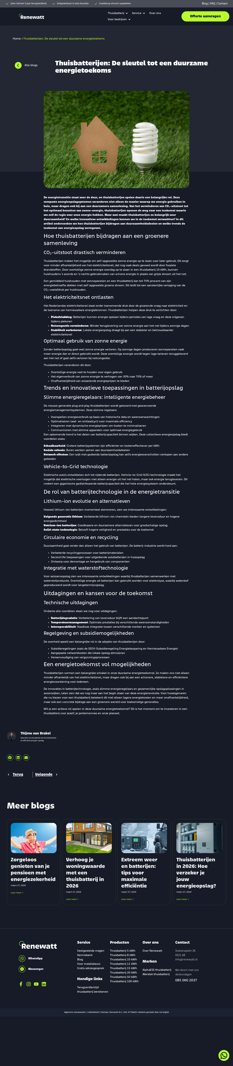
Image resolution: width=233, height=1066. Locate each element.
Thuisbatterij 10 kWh (123, 959)
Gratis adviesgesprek (90, 968)
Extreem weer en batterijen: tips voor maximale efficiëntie (139, 873)
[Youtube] (36, 984)
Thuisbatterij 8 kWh (122, 955)
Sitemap (104, 1012)
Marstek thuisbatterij (156, 974)
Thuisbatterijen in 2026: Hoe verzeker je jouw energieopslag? (196, 873)
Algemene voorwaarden (75, 1012)
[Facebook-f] (21, 984)
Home (17, 38)
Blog (205, 3)
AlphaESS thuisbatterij (157, 970)
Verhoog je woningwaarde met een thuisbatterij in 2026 (85, 873)
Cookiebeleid (93, 1012)
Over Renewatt (152, 950)
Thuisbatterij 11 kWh (123, 964)
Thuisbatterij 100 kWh (124, 981)
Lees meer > (17, 893)
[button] (118, 13)
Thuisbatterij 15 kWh (123, 968)
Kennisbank (84, 955)
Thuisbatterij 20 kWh (123, 972)
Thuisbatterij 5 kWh (122, 950)
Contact (222, 3)
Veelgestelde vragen (90, 950)
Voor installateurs (88, 964)
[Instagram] (28, 984)
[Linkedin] (44, 984)
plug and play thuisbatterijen (91, 405)
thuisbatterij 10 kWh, (153, 269)
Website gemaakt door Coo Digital (153, 1012)
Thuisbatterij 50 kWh (123, 977)
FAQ (212, 3)
